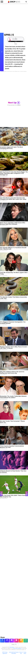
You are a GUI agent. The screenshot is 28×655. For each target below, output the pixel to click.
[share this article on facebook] (2, 640)
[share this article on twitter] (7, 640)
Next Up (13, 102)
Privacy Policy (24, 653)
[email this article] (11, 640)
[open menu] (2, 1)
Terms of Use (21, 653)
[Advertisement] (14, 19)
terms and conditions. (17, 648)
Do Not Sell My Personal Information (14, 653)
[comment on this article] (21, 640)
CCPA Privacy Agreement (4, 653)
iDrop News (12, 647)
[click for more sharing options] (26, 640)
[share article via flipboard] (16, 640)
